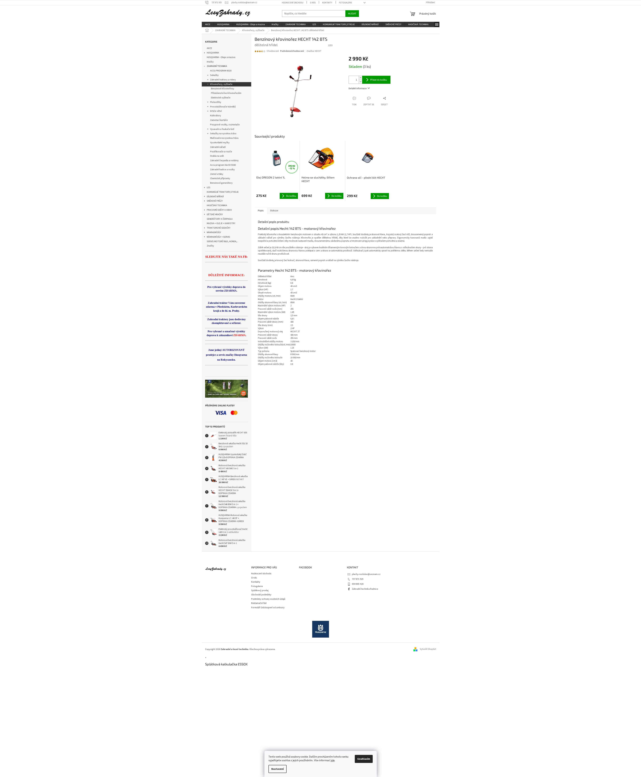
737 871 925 (357, 579)
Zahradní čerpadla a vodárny (224, 160)
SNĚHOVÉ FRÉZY (215, 201)
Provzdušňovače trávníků (223, 106)
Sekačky (214, 75)
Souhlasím (363, 759)
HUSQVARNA (213, 52)
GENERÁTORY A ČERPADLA (220, 219)
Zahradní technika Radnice (365, 589)
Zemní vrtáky (216, 174)
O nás (313, 2)
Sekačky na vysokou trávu (223, 133)
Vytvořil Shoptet (428, 649)
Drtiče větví (216, 111)
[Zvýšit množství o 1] (360, 78)
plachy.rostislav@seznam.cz (366, 574)
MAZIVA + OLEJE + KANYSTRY (221, 223)
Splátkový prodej (259, 590)
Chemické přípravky (220, 178)
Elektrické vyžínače (220, 97)
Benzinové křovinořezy (222, 88)
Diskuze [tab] (274, 210)
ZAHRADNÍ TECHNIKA (217, 66)
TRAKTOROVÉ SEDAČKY (218, 228)
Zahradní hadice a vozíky (222, 169)
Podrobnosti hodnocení (292, 51)
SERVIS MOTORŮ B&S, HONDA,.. (222, 241)
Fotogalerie (345, 2)
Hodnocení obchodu (292, 2)
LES (208, 187)
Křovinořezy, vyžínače (221, 84)
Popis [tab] (261, 210)
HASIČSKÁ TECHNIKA (217, 205)
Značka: (314, 51)
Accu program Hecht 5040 (223, 165)
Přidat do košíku (378, 79)
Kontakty (327, 2)
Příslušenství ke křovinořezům (226, 93)
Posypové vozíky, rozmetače (225, 124)
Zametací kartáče (219, 120)
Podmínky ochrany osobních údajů (268, 599)
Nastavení (277, 769)
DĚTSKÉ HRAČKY (215, 214)
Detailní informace (358, 88)
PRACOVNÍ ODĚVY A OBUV (219, 210)
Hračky (210, 62)
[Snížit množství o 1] (360, 82)
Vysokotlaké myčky (220, 142)
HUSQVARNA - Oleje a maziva (221, 57)
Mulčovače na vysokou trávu (224, 138)
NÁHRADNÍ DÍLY (214, 232)
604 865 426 (357, 584)
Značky (210, 245)
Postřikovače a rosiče (221, 151)
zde (333, 760)
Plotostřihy (215, 102)
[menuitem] (208, 24)
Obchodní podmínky (261, 594)
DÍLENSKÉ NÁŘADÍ (215, 196)
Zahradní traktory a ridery (223, 79)
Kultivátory (215, 115)
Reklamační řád (258, 603)
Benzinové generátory (221, 183)
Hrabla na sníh (217, 156)
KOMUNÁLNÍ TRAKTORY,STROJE (223, 192)
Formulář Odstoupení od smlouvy (268, 607)
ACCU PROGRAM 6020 (220, 70)
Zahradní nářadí (218, 147)
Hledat (352, 13)
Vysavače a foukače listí (222, 129)
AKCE (209, 48)
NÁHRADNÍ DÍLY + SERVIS (218, 237)
